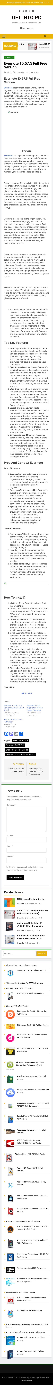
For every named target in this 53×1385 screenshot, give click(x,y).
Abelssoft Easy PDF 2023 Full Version (30, 1154)
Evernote (8, 87)
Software (9, 57)
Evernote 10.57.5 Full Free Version (20, 754)
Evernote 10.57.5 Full (15, 745)
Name (10, 835)
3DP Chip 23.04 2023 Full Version (19, 988)
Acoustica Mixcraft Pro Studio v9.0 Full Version (25, 1332)
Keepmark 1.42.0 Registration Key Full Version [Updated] (34, 707)
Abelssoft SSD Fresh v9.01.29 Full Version (23, 1221)
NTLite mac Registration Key (31, 899)
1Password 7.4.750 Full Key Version (31, 970)
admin (9, 72)
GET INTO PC (26, 17)
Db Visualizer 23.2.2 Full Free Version (21, 965)
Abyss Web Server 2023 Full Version (20, 1293)
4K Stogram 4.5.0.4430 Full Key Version (33, 1025)
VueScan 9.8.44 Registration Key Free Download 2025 (27, 3)
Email (10, 846)
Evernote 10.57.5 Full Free (17, 750)
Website (10, 856)
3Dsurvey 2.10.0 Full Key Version (30, 993)
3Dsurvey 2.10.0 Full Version (17, 1006)
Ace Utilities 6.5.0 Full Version (29, 1310)
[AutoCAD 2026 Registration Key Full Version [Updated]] (29, 46)
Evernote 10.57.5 (20, 740)
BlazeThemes (26, 1380)
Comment (11, 805)
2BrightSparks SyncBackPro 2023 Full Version (24, 983)
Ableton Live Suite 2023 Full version (31, 1268)
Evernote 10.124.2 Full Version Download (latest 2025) (14, 707)
